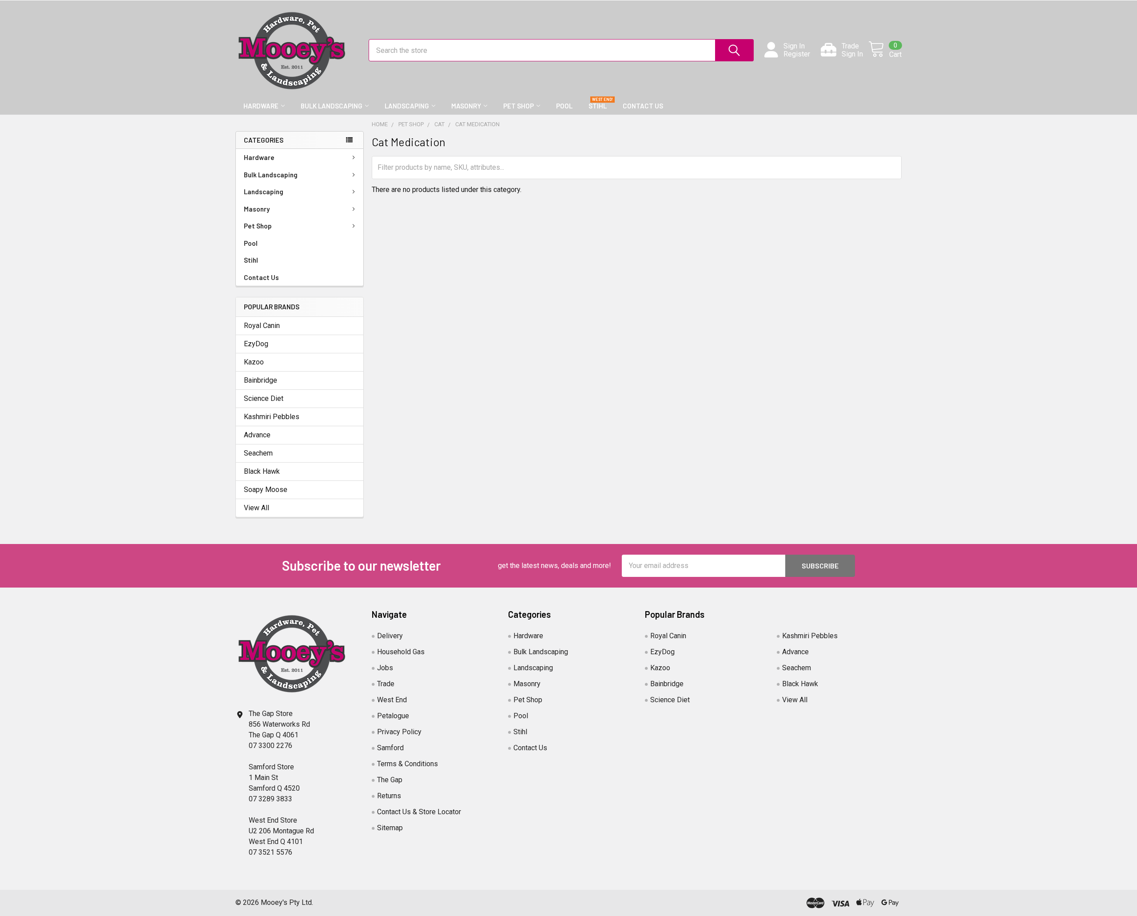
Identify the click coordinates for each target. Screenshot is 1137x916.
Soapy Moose (265, 489)
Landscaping (407, 106)
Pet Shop (518, 106)
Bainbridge (260, 380)
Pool (564, 106)
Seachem (258, 453)
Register (796, 54)
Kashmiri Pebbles (271, 416)
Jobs (385, 668)
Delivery (390, 636)
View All (256, 508)
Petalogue (393, 716)
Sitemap (390, 828)
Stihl (597, 106)
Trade (385, 684)
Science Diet (263, 398)
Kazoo (254, 362)
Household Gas (401, 652)
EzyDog (256, 344)
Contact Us (643, 106)
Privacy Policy (399, 732)
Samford (390, 748)
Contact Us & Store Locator (419, 812)
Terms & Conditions (407, 764)
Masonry (466, 106)
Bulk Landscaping (331, 106)
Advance (257, 435)
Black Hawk (262, 471)
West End (392, 700)
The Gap (389, 780)
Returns (389, 796)
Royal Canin (262, 325)
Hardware (260, 106)
